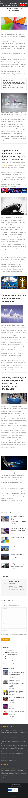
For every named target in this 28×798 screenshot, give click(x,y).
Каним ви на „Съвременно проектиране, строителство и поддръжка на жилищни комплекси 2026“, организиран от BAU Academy (16, 683)
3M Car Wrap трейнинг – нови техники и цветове (15, 706)
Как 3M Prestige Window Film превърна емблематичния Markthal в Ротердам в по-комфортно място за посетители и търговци (18, 520)
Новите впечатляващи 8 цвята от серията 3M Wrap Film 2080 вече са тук (18, 530)
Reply (24, 593)
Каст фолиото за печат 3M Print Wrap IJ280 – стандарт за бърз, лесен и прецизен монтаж (18, 565)
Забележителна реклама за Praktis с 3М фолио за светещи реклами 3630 (18, 556)
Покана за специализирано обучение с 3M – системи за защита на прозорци (17, 539)
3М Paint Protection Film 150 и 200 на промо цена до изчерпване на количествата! (16, 713)
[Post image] (5, 518)
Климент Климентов (14, 581)
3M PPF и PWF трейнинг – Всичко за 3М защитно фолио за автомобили (16, 699)
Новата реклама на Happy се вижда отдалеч (17, 547)
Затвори (22, 5)
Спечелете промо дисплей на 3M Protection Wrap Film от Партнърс (16, 692)
